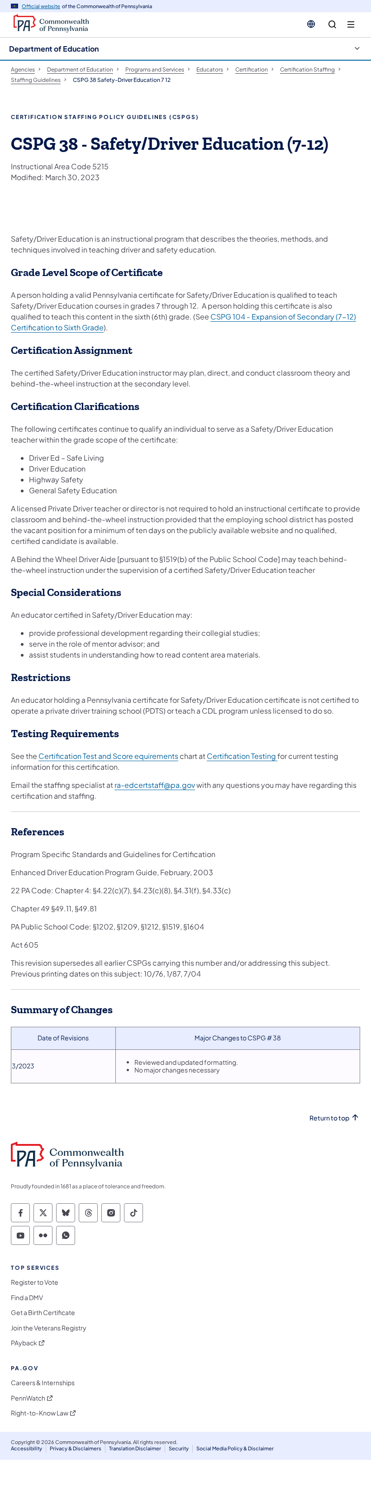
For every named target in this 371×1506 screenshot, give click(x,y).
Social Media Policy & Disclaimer (235, 1448)
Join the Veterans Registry (48, 1328)
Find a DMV (27, 1297)
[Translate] (311, 24)
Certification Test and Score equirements (108, 756)
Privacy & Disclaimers (75, 1448)
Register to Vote (34, 1282)
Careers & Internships (43, 1383)
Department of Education (54, 48)
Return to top (329, 1118)
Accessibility (26, 1448)
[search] (332, 24)
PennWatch (28, 1398)
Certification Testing (242, 756)
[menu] (351, 24)
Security (179, 1448)
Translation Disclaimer (135, 1448)
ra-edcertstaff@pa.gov (154, 785)
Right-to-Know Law (39, 1413)
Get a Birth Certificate (43, 1312)
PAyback (24, 1343)
